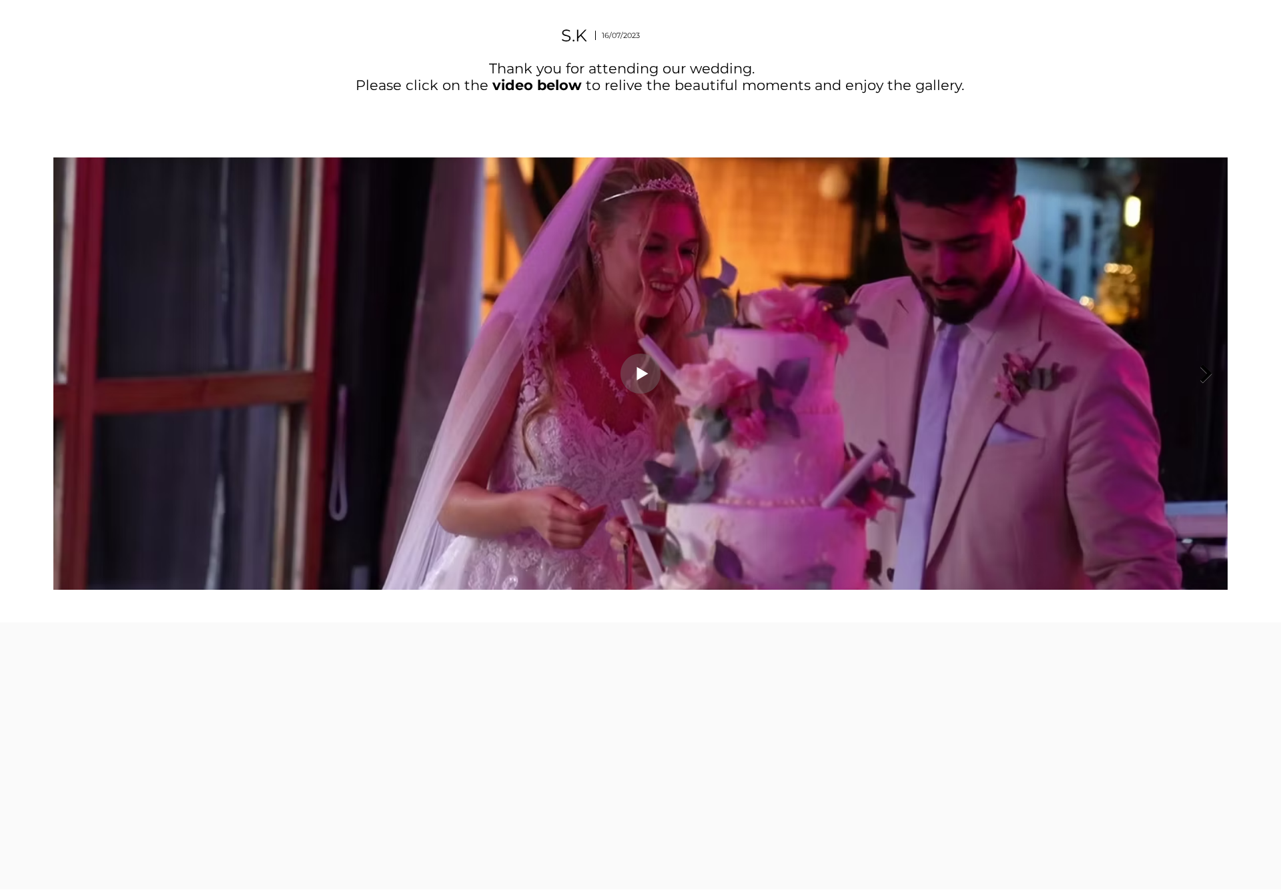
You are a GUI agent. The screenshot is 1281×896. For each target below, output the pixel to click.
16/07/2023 (621, 35)
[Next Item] (1206, 373)
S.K (574, 35)
